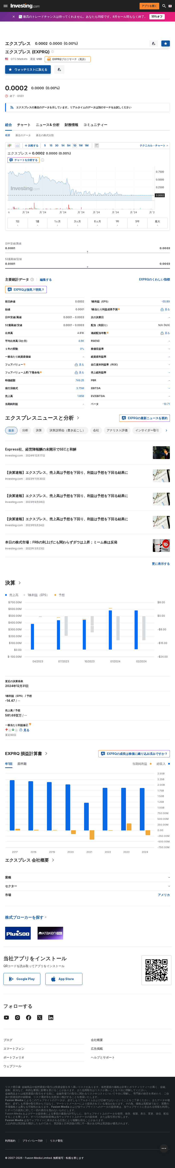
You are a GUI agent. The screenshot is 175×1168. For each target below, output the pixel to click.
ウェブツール (12, 1066)
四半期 (22, 763)
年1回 (8, 763)
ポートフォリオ (13, 1057)
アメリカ (164, 895)
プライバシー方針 (32, 1140)
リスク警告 (56, 1140)
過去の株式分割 (45, 135)
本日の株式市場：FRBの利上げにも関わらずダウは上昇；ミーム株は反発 (61, 542)
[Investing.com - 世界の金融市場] (25, 6)
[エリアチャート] (17, 145)
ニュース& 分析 (48, 125)
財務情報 (71, 125)
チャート (24, 125)
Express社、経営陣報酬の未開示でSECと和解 (40, 449)
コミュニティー (95, 125)
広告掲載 (97, 1048)
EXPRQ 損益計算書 (23, 753)
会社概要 (97, 1040)
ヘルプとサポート (103, 1057)
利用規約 (10, 1140)
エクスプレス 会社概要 (27, 860)
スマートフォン (13, 1048)
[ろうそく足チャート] (9, 145)
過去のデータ (23, 135)
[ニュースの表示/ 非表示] (96, 145)
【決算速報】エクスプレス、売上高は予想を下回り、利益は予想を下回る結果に (66, 472)
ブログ (7, 1040)
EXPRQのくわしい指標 (154, 279)
